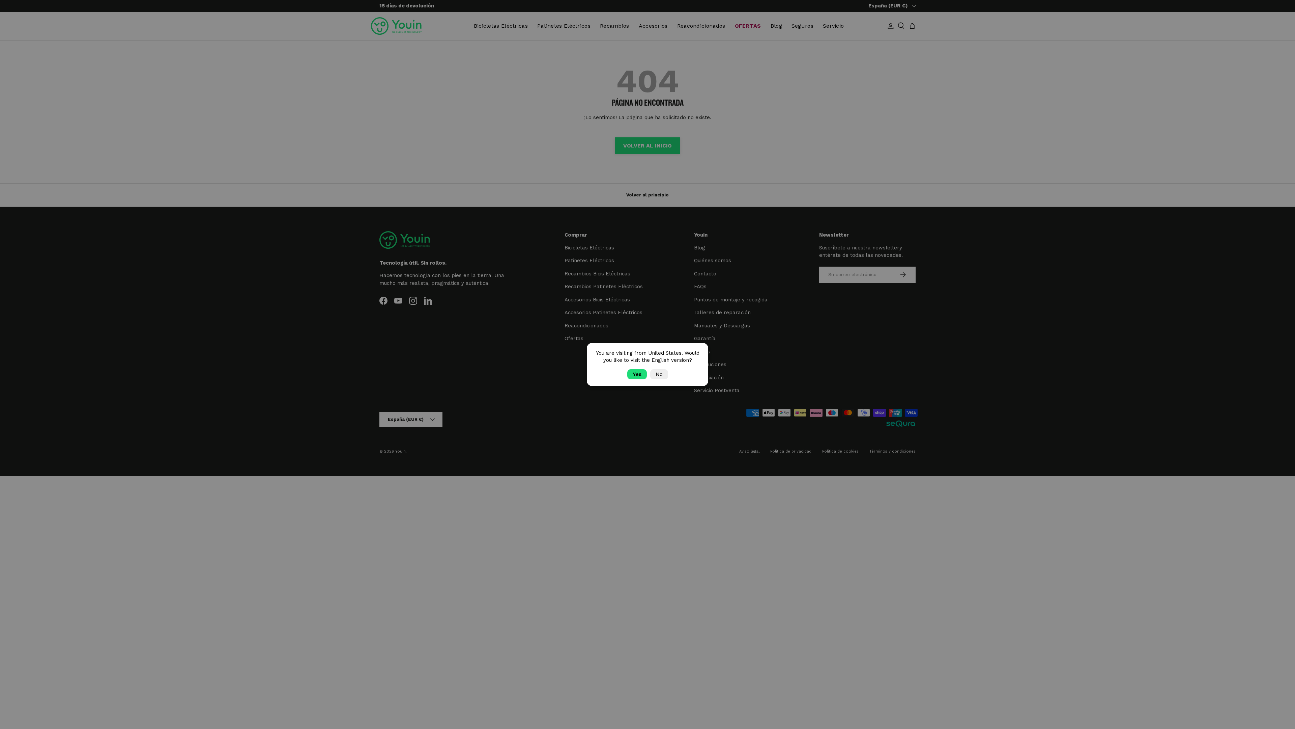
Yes (637, 374)
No (659, 374)
